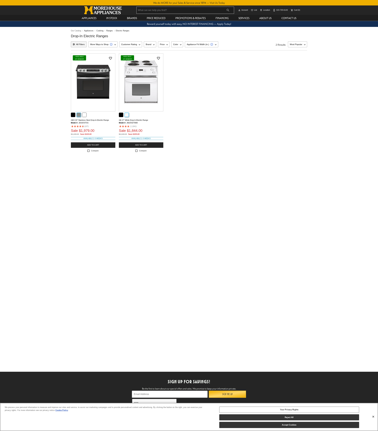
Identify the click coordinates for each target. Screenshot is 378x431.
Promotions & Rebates (190, 18)
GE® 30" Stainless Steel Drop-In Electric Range (90, 120)
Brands (132, 18)
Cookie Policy (61, 410)
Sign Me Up (227, 394)
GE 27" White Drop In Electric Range (133, 120)
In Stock (111, 18)
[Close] (373, 416)
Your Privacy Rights (289, 410)
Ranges (109, 31)
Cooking (99, 31)
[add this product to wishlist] (110, 58)
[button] (239, 10)
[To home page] (103, 10)
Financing (222, 18)
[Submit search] (228, 10)
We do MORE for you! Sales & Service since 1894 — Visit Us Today (189, 2)
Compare (95, 151)
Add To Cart (93, 145)
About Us (265, 18)
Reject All (289, 417)
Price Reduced (156, 18)
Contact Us (288, 18)
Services (243, 18)
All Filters (80, 44)
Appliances (89, 18)
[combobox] (103, 44)
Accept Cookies (289, 425)
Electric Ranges (122, 31)
